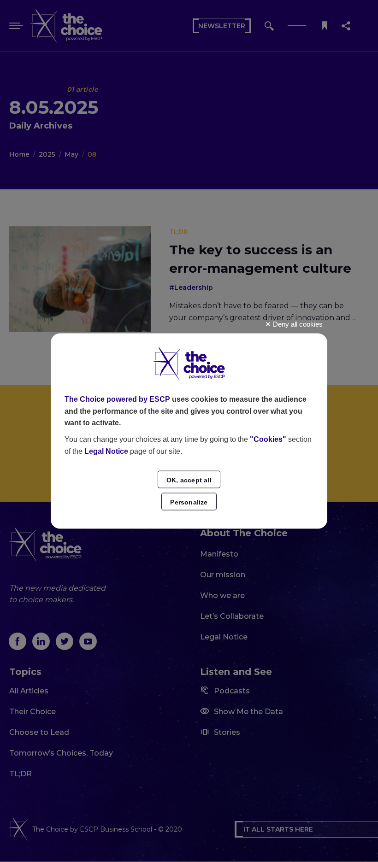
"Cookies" (268, 439)
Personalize (188, 502)
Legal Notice (106, 451)
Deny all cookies (297, 324)
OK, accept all (189, 480)
